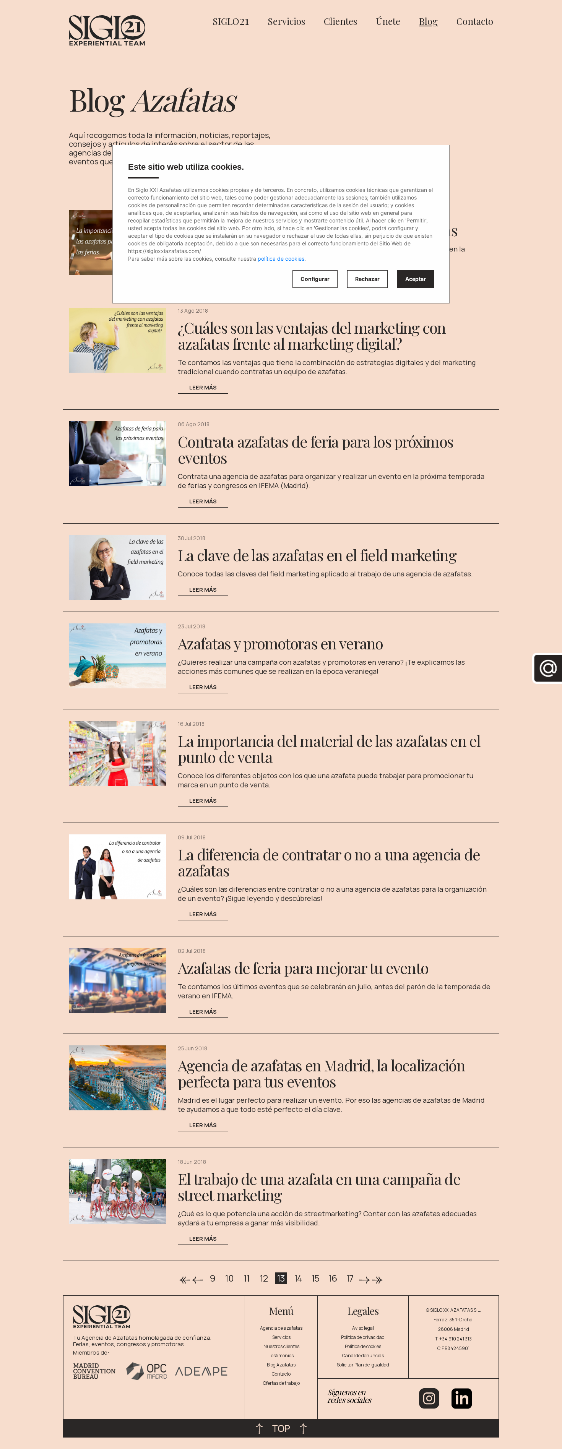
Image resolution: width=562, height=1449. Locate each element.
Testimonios (281, 1355)
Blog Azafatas (281, 1364)
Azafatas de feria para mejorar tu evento (303, 967)
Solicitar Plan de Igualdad (363, 1364)
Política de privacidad (363, 1337)
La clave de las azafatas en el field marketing (317, 555)
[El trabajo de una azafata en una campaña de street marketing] (117, 1190)
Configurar (315, 279)
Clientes (340, 21)
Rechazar (367, 279)
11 (247, 1278)
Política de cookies (363, 1346)
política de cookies (281, 258)
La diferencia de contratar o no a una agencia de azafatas (329, 862)
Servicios (286, 21)
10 (229, 1278)
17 (350, 1278)
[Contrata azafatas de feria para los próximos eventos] (117, 453)
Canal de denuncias (363, 1355)
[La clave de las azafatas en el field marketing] (117, 567)
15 (316, 1278)
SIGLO (231, 21)
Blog (428, 21)
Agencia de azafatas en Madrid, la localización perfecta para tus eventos (321, 1073)
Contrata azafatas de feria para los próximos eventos (315, 449)
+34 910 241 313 (455, 1338)
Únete (388, 21)
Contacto (474, 21)
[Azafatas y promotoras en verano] (117, 655)
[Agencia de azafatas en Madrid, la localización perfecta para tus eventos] (117, 1077)
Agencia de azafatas (281, 1328)
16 (332, 1278)
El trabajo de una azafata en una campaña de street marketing (319, 1186)
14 (298, 1278)
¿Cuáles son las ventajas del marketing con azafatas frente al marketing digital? (312, 335)
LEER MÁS (203, 387)
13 (281, 1278)
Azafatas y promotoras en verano (280, 643)
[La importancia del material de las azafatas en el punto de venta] (117, 752)
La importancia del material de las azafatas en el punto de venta (329, 748)
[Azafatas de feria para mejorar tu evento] (117, 979)
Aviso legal (363, 1328)
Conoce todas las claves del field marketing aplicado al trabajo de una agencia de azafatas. (325, 573)
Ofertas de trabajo (281, 1383)
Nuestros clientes (281, 1346)
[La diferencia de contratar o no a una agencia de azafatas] (117, 866)
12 (264, 1278)
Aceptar (415, 279)
